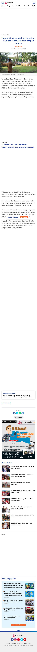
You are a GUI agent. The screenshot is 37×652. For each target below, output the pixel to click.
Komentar (19, 417)
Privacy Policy (27, 643)
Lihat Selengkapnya (18, 624)
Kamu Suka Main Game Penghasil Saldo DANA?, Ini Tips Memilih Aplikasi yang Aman (13, 593)
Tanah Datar (6, 403)
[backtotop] (18, 631)
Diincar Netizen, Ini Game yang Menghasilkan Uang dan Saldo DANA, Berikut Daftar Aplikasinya (14, 585)
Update (24, 217)
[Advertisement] (18, 20)
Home (3, 6)
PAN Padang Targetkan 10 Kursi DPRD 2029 (12, 617)
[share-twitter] (17, 413)
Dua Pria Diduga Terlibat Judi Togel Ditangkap (13, 609)
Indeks (18, 6)
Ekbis (33, 6)
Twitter (22, 641)
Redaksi (8, 643)
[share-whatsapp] (20, 413)
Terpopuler (10, 6)
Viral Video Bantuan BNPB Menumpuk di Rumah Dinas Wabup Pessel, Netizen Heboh (17, 396)
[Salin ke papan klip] (22, 413)
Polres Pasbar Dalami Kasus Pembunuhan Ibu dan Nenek (13, 601)
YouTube (25, 641)
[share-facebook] (14, 413)
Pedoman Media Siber (17, 643)
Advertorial (26, 6)
